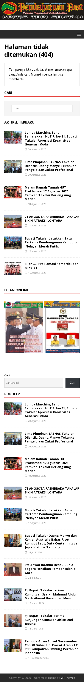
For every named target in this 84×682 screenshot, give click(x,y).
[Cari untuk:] (42, 108)
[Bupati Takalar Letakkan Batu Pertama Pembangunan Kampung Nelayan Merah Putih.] (13, 247)
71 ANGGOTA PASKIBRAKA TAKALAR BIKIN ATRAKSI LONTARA (52, 219)
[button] (78, 34)
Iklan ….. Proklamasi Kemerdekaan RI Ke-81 (51, 266)
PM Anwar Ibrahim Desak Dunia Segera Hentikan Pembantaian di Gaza (50, 569)
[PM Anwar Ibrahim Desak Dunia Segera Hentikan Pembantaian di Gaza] (13, 573)
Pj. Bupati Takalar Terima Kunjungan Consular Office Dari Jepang (49, 619)
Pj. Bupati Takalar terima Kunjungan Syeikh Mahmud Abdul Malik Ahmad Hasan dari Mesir (50, 594)
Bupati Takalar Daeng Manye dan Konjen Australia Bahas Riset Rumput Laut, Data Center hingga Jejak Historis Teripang (51, 541)
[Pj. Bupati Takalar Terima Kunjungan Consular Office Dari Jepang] (13, 624)
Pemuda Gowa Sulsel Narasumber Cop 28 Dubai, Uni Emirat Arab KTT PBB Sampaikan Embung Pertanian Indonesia (51, 647)
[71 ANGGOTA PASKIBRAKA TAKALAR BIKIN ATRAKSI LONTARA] (13, 225)
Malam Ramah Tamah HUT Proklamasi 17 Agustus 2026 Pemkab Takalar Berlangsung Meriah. (48, 193)
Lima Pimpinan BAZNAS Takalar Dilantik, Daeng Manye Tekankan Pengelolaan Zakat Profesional (50, 166)
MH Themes (68, 678)
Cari (7, 375)
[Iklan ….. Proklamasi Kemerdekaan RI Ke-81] (13, 272)
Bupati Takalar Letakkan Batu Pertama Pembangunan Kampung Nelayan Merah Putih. (51, 242)
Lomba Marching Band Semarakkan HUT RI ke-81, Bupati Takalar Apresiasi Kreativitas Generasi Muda (51, 138)
